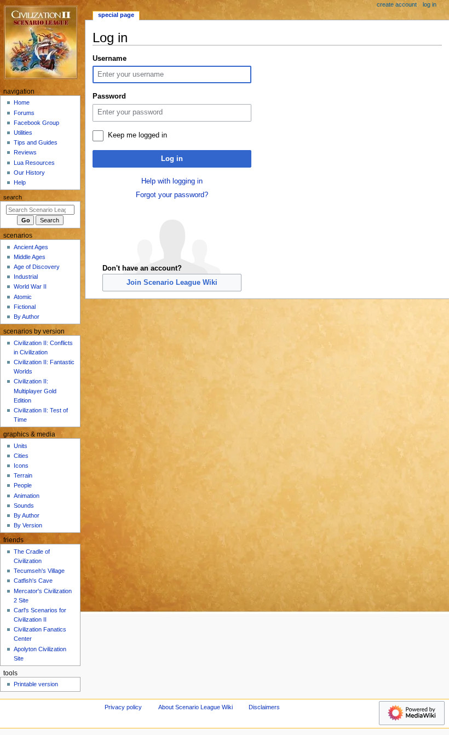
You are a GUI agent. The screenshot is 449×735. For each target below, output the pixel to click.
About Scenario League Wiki (195, 707)
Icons (21, 465)
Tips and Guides (35, 142)
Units (20, 446)
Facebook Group (36, 122)
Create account (397, 4)
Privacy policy (123, 707)
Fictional (25, 306)
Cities (21, 455)
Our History (29, 172)
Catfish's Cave (33, 580)
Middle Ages (29, 257)
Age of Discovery (37, 266)
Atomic (23, 297)
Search (12, 197)
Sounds (24, 505)
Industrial (26, 276)
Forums (24, 113)
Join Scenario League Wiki (171, 282)
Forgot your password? (172, 195)
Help (20, 182)
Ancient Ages (31, 247)
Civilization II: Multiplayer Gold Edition (35, 390)
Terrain (23, 475)
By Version (28, 525)
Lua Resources (34, 162)
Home (22, 102)
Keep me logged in (137, 135)
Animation (26, 495)
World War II (30, 286)
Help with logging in (172, 181)
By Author (26, 316)
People (23, 485)
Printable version (36, 684)
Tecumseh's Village (39, 570)
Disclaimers (264, 707)
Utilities (23, 132)
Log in (172, 159)
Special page (116, 15)
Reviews (25, 152)
